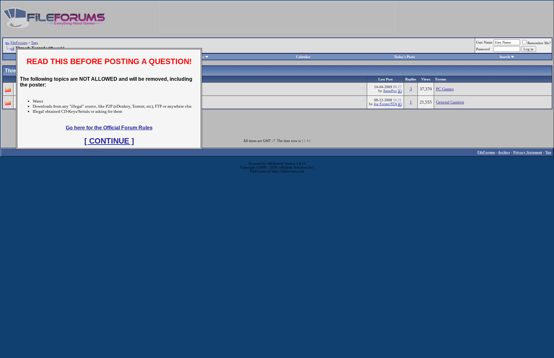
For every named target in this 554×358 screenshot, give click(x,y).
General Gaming (450, 102)
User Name (484, 42)
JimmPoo (390, 91)
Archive (504, 152)
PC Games (445, 89)
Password (483, 49)
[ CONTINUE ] (109, 141)
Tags (34, 43)
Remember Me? (539, 43)
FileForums (19, 43)
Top (548, 152)
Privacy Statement (527, 152)
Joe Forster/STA (385, 104)
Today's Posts (404, 57)
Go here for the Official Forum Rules (109, 127)
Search (504, 57)
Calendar (303, 57)
